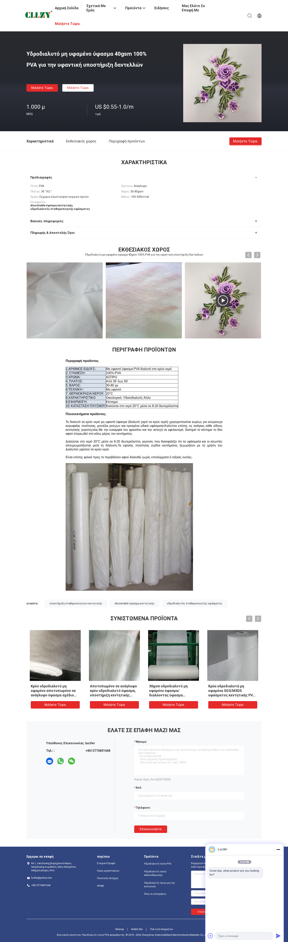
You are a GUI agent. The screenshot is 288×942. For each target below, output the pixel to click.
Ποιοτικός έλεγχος (107, 878)
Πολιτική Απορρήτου (161, 929)
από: (139, 787)
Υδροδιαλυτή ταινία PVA (157, 863)
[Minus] (278, 849)
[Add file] (210, 935)
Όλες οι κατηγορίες (155, 894)
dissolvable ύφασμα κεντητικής (135, 603)
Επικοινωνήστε (151, 829)
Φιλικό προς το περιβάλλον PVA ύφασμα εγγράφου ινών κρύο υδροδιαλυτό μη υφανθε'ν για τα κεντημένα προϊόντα (231, 695)
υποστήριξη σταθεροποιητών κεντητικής (76, 603)
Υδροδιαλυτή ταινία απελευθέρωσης (155, 873)
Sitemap (119, 929)
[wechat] (71, 761)
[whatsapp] (60, 761)
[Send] (278, 935)
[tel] (82, 761)
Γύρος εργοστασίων (108, 870)
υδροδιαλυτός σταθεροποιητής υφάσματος (194, 603)
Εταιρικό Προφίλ (106, 863)
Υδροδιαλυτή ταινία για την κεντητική (159, 885)
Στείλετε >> (204, 911)
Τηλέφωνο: (143, 807)
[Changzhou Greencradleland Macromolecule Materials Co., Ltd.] (38, 14)
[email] (49, 761)
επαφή (100, 885)
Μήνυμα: (141, 741)
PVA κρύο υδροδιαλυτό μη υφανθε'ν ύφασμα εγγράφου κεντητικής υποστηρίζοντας (114, 690)
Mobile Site (137, 929)
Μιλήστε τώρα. (42, 88)
